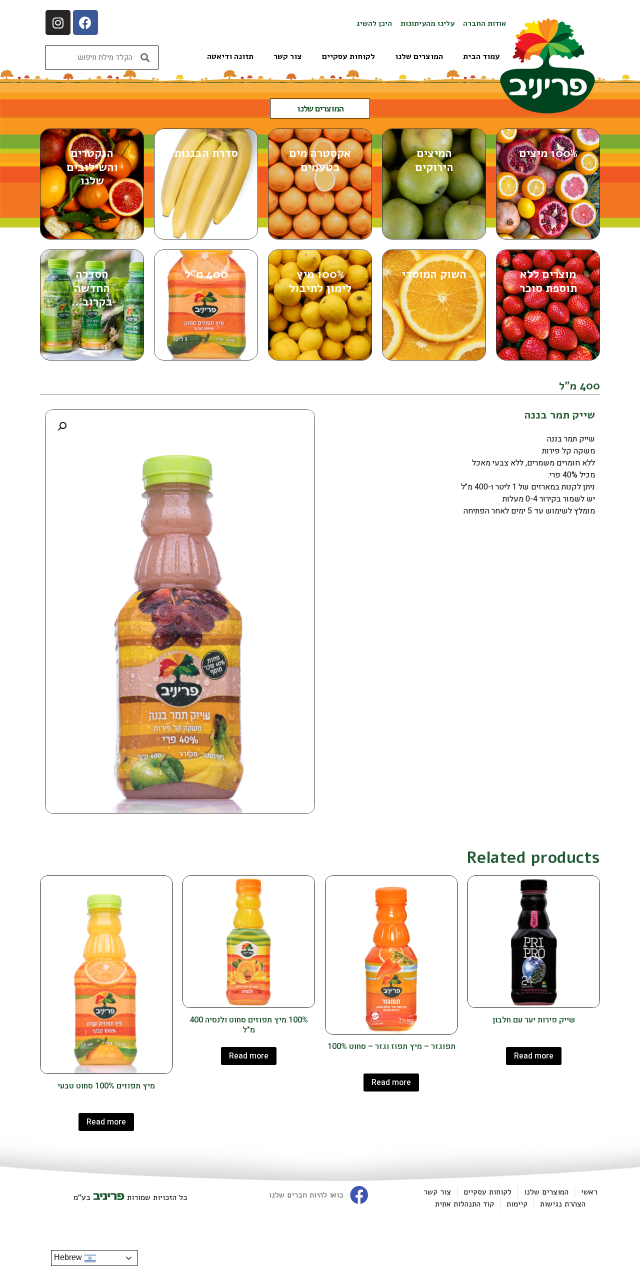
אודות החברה (484, 23)
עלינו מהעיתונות (427, 23)
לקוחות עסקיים (348, 56)
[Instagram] (58, 22)
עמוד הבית (481, 56)
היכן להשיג (374, 23)
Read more (534, 1056)
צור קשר (288, 56)
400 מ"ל (579, 386)
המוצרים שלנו (419, 56)
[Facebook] (85, 22)
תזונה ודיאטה (230, 56)
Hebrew (69, 1257)
